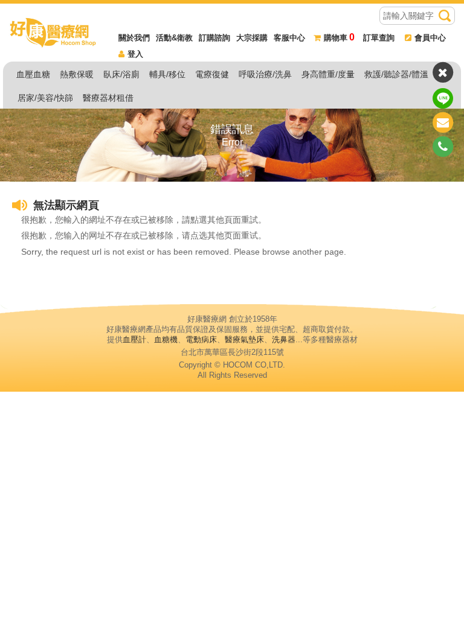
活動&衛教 (174, 37)
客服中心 (289, 37)
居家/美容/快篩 (45, 98)
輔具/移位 (167, 74)
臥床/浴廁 (121, 74)
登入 (135, 54)
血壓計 (134, 339)
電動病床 (201, 339)
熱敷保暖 (77, 74)
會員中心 (430, 37)
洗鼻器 (283, 339)
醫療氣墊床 (244, 339)
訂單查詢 (379, 37)
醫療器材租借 (108, 98)
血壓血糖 (33, 74)
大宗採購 (252, 37)
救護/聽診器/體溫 (396, 74)
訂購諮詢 (214, 37)
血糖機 (166, 339)
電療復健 (212, 74)
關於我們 (134, 37)
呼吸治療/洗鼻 (265, 74)
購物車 (339, 37)
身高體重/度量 (328, 74)
